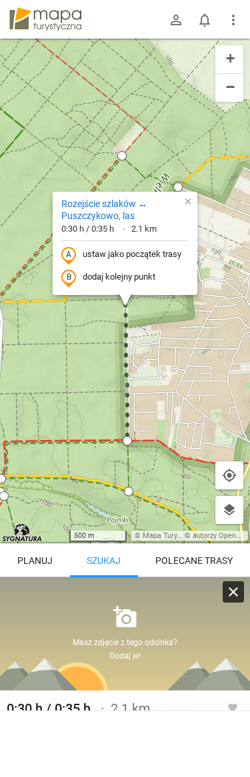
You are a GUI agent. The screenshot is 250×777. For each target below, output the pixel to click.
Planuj (35, 560)
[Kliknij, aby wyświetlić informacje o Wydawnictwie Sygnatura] (22, 532)
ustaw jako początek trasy (132, 254)
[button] (122, 155)
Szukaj (104, 560)
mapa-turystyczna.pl (45, 19)
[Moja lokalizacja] (229, 475)
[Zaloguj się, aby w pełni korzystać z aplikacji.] (232, 707)
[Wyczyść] (233, 592)
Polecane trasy (194, 560)
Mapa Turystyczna (173, 535)
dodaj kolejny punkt (119, 277)
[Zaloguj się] (176, 20)
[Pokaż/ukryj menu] (233, 20)
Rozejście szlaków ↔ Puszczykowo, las (104, 209)
